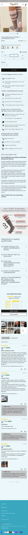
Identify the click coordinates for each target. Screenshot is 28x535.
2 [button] (12, 482)
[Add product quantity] (6, 65)
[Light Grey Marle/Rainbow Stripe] (17, 47)
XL (14, 58)
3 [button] (14, 482)
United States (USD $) (7, 524)
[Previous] (4, 1)
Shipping (10, 74)
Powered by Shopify (5, 528)
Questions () (14, 338)
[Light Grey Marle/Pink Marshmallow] (3, 47)
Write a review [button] (14, 311)
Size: (2, 52)
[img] (4, 345)
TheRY (9, 526)
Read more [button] (3, 364)
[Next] (23, 1)
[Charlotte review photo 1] (4, 464)
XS (5, 55)
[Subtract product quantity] (2, 65)
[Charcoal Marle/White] (8, 47)
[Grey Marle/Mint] (12, 47)
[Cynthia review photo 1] (4, 399)
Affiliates (3, 515)
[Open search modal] (23, 4)
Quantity (3, 62)
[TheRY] (14, 4)
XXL (23, 58)
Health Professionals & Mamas (8, 513)
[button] (8, 301)
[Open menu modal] (2, 4)
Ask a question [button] (14, 314)
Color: (11, 45)
